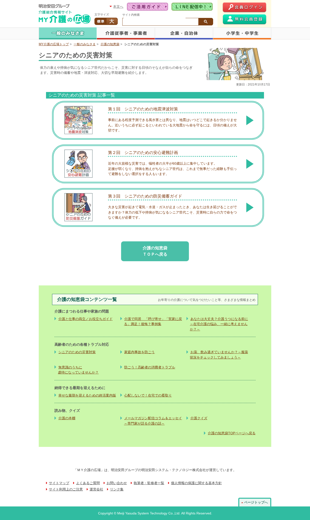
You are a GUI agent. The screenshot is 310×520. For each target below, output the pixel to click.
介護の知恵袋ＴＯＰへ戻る (155, 251)
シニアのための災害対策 (77, 352)
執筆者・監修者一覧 (149, 483)
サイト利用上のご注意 (66, 489)
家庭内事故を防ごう (139, 352)
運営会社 (96, 489)
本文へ (118, 6)
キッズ (242, 33)
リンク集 (117, 489)
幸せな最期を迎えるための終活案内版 (87, 395)
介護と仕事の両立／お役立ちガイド (85, 319)
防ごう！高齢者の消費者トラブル (149, 367)
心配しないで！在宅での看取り (148, 395)
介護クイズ (198, 418)
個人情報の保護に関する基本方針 (196, 483)
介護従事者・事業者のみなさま (126, 33)
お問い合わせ (117, 483)
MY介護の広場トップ (54, 44)
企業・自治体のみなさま (184, 33)
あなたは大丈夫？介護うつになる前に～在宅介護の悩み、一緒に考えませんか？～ (219, 324)
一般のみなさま (68, 33)
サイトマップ (59, 483)
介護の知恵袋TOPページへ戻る (232, 433)
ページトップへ (256, 502)
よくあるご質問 (88, 483)
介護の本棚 (66, 418)
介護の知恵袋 (110, 44)
